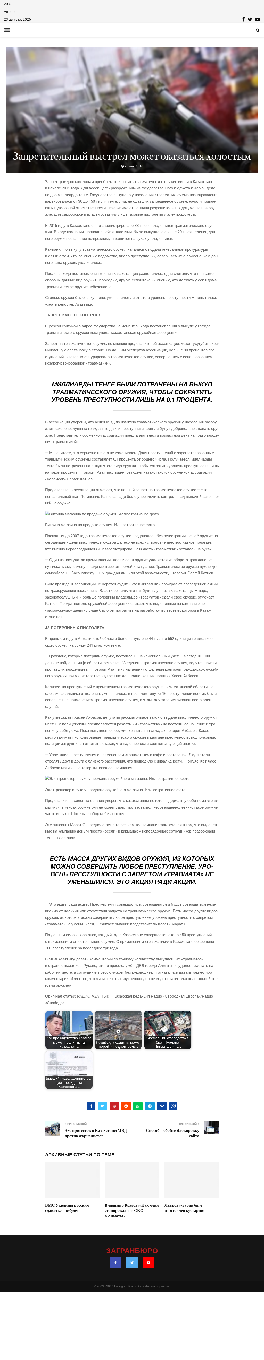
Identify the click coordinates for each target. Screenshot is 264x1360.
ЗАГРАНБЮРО (132, 1251)
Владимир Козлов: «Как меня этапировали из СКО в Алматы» (132, 1210)
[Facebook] (115, 1262)
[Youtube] (148, 1262)
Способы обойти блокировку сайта (172, 1133)
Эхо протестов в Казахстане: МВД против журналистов (96, 1133)
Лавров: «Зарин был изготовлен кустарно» (184, 1208)
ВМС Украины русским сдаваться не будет (67, 1208)
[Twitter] (132, 1262)
